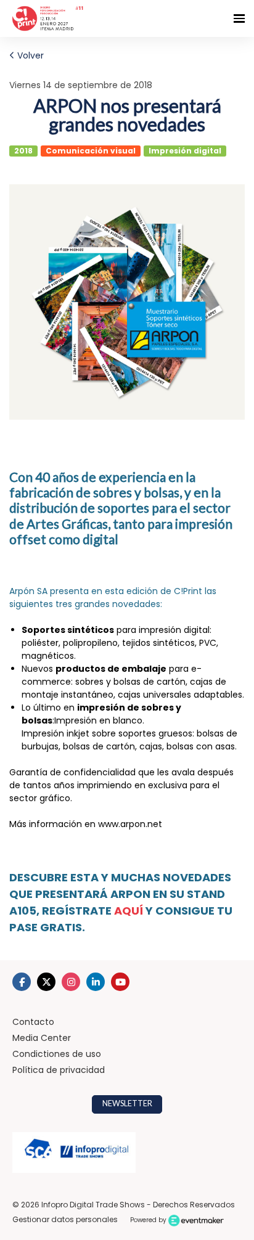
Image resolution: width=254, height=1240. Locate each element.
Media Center (41, 1038)
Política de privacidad (58, 1070)
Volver (29, 55)
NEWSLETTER (127, 1103)
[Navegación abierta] (239, 18)
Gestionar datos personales (65, 1219)
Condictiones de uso (56, 1054)
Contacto (33, 1022)
